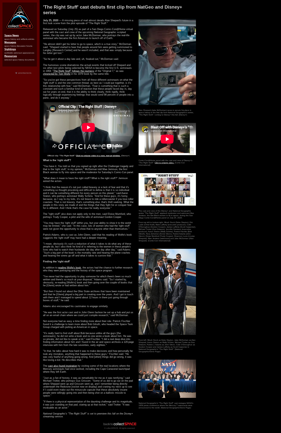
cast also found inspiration (62, 365)
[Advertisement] (19, 131)
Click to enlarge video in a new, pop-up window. (98, 156)
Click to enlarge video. (164, 163)
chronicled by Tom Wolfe (56, 73)
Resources (10, 56)
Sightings (10, 49)
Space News (11, 35)
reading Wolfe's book (69, 267)
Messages (10, 42)
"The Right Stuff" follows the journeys (73, 71)
